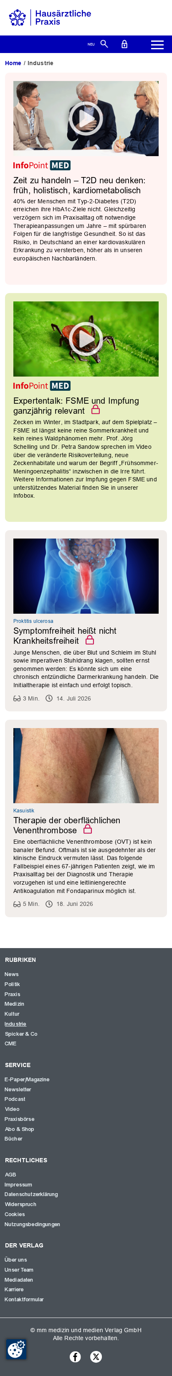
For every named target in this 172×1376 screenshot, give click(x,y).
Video (12, 1109)
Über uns (16, 1260)
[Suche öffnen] (104, 43)
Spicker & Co (21, 1034)
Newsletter (18, 1089)
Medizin (15, 1004)
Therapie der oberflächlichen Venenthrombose (66, 825)
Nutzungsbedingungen (33, 1224)
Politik (12, 984)
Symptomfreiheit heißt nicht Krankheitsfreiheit (64, 635)
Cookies (15, 1214)
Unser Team (19, 1270)
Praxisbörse (20, 1119)
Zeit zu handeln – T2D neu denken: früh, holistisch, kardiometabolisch (79, 185)
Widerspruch (21, 1204)
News (12, 974)
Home (13, 63)
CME (11, 1043)
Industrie (15, 1024)
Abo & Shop (20, 1129)
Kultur (12, 1014)
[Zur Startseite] (50, 17)
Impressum (19, 1184)
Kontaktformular (24, 1299)
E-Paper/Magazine (27, 1079)
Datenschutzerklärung (31, 1194)
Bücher (14, 1139)
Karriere (14, 1289)
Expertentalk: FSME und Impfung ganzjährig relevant (76, 405)
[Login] (124, 43)
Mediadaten (19, 1280)
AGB (11, 1174)
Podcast (15, 1099)
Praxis (12, 994)
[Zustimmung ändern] (16, 1349)
